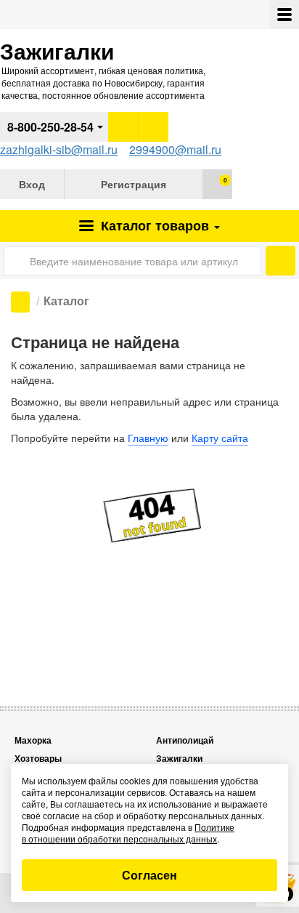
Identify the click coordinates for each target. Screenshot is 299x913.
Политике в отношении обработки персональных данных (128, 833)
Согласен (149, 874)
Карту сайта (220, 437)
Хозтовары (38, 758)
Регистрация (133, 184)
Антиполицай (184, 740)
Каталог (153, 225)
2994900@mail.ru (175, 149)
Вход (32, 184)
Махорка (33, 740)
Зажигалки (179, 758)
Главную (148, 437)
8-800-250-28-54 (50, 126)
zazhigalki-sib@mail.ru (59, 149)
